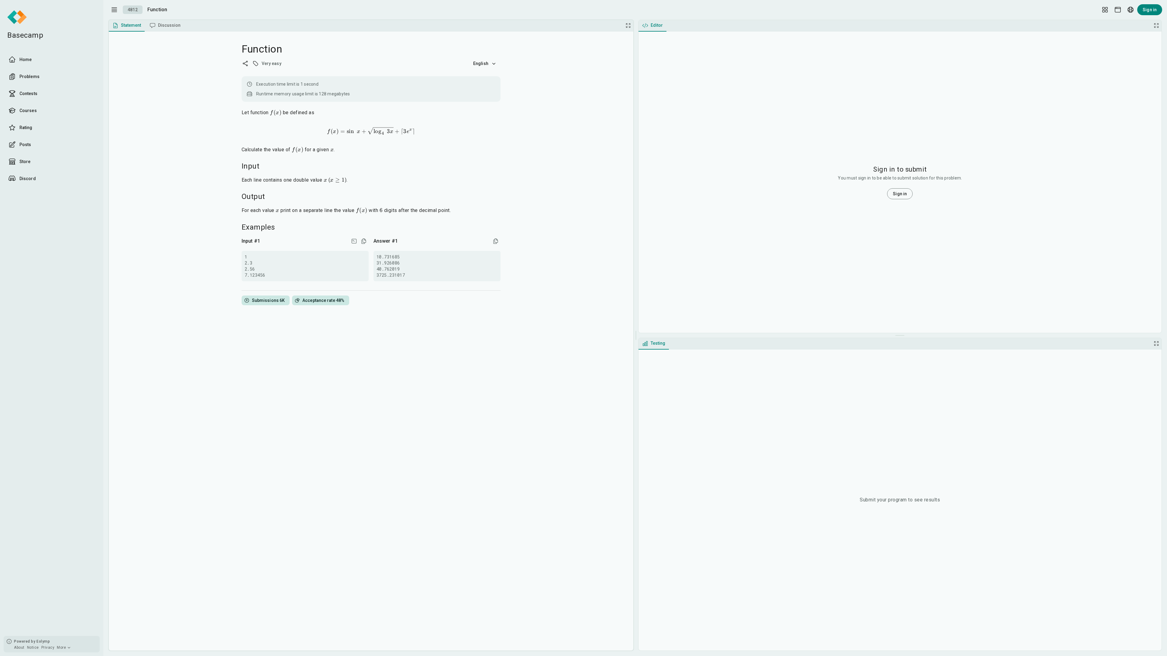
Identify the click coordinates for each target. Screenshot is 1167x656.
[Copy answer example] (496, 241)
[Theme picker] (1118, 10)
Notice (33, 647)
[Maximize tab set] (628, 25)
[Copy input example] (364, 241)
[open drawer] (114, 10)
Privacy (48, 647)
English (480, 63)
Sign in (1150, 9)
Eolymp (43, 641)
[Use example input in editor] (354, 241)
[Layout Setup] (1105, 10)
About (19, 647)
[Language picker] (1130, 10)
